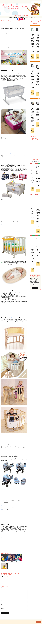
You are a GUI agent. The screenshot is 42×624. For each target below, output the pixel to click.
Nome (2, 600)
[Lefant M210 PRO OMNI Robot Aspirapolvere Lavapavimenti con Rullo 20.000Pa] (32, 202)
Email (2, 604)
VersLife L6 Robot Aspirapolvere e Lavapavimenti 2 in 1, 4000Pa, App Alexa (38, 180)
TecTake (11, 168)
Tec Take (13, 507)
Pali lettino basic (17, 231)
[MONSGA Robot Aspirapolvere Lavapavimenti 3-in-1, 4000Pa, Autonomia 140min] (38, 242)
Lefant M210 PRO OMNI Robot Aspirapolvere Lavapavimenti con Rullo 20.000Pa (32, 211)
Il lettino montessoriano (5, 524)
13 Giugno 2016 (7, 577)
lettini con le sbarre (5, 221)
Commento (3, 589)
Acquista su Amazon (33, 57)
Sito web (2, 608)
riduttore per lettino (23, 261)
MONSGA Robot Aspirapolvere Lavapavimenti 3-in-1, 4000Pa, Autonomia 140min (38, 252)
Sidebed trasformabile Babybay (6, 317)
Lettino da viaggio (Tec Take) (5, 153)
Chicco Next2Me (4, 70)
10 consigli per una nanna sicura (16, 40)
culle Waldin (6, 502)
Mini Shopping (11, 22)
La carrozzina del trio (4, 444)
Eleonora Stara (7, 576)
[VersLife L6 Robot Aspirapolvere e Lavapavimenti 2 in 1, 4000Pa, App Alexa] (38, 170)
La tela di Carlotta (7, 538)
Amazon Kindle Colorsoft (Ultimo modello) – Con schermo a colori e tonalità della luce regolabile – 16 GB (37, 111)
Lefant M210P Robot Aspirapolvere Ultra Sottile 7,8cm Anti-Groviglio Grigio (32, 180)
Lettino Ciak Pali (17, 223)
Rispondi (6, 582)
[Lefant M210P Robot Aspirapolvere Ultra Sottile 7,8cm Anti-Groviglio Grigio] (32, 170)
